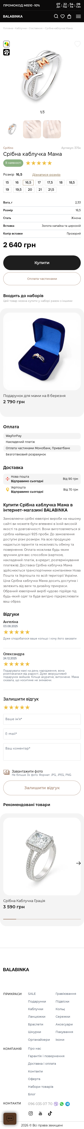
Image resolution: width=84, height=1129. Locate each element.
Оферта (34, 1079)
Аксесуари (64, 1024)
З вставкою (36, 28)
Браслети (35, 1024)
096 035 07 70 (40, 1104)
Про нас (34, 1048)
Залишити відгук (42, 788)
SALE (32, 993)
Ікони (60, 1039)
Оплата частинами (42, 279)
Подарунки (37, 1001)
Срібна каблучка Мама (59, 28)
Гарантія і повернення (46, 1056)
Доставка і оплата (42, 1063)
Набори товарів (40, 1086)
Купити (42, 262)
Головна (8, 28)
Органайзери (39, 1039)
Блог (32, 1094)
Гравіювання (66, 993)
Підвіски (62, 1001)
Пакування (64, 1032)
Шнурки (34, 1032)
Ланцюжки (36, 1016)
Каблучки (21, 28)
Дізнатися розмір (46, 174)
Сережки (63, 1016)
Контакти (35, 1071)
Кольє (60, 1009)
